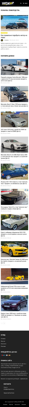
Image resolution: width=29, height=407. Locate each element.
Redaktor (7, 40)
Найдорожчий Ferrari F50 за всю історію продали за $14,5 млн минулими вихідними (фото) (14, 288)
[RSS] (8, 355)
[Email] (9, 355)
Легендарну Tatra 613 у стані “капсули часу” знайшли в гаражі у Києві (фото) (14, 208)
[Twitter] (4, 355)
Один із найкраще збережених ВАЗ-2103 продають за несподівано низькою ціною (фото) (14, 234)
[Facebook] (1, 355)
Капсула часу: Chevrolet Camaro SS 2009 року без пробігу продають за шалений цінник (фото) (14, 261)
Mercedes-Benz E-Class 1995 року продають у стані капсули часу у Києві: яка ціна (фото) (14, 105)
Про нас (3, 341)
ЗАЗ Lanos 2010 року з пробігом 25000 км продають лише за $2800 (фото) (13, 130)
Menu (26, 3)
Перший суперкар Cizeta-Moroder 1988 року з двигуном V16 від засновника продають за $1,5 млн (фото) (14, 79)
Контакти (3, 344)
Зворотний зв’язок (9, 393)
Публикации (4, 32)
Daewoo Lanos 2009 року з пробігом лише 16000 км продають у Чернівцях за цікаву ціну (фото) (13, 315)
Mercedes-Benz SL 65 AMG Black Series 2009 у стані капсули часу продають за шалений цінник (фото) (14, 156)
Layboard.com (24, 379)
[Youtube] (2, 355)
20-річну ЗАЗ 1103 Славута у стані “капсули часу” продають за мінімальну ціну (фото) (14, 182)
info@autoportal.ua (21, 375)
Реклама (3, 346)
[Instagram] (5, 355)
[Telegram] (7, 355)
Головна (3, 338)
